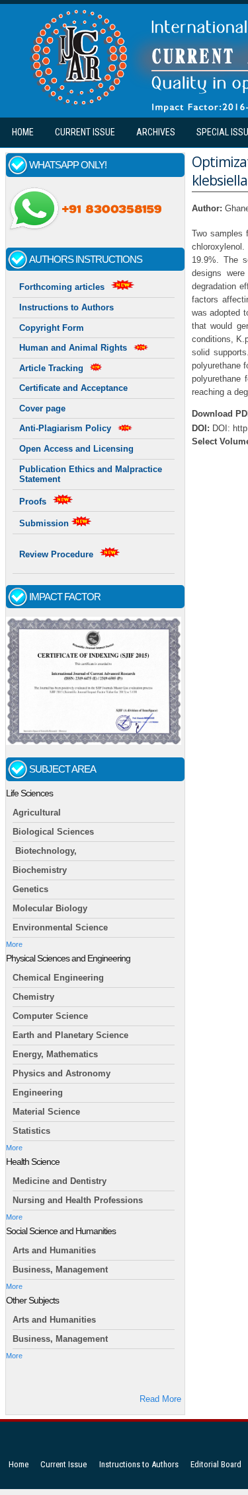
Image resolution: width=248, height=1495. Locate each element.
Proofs (32, 501)
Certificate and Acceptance (73, 388)
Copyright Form (51, 328)
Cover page (42, 408)
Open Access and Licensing (76, 449)
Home (23, 132)
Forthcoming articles (61, 287)
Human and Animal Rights (73, 348)
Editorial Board (215, 1464)
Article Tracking (51, 368)
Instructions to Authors (66, 307)
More (14, 944)
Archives (155, 132)
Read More (160, 1399)
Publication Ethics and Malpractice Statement (90, 474)
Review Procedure (56, 554)
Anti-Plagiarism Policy (65, 428)
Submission (45, 523)
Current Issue (85, 132)
